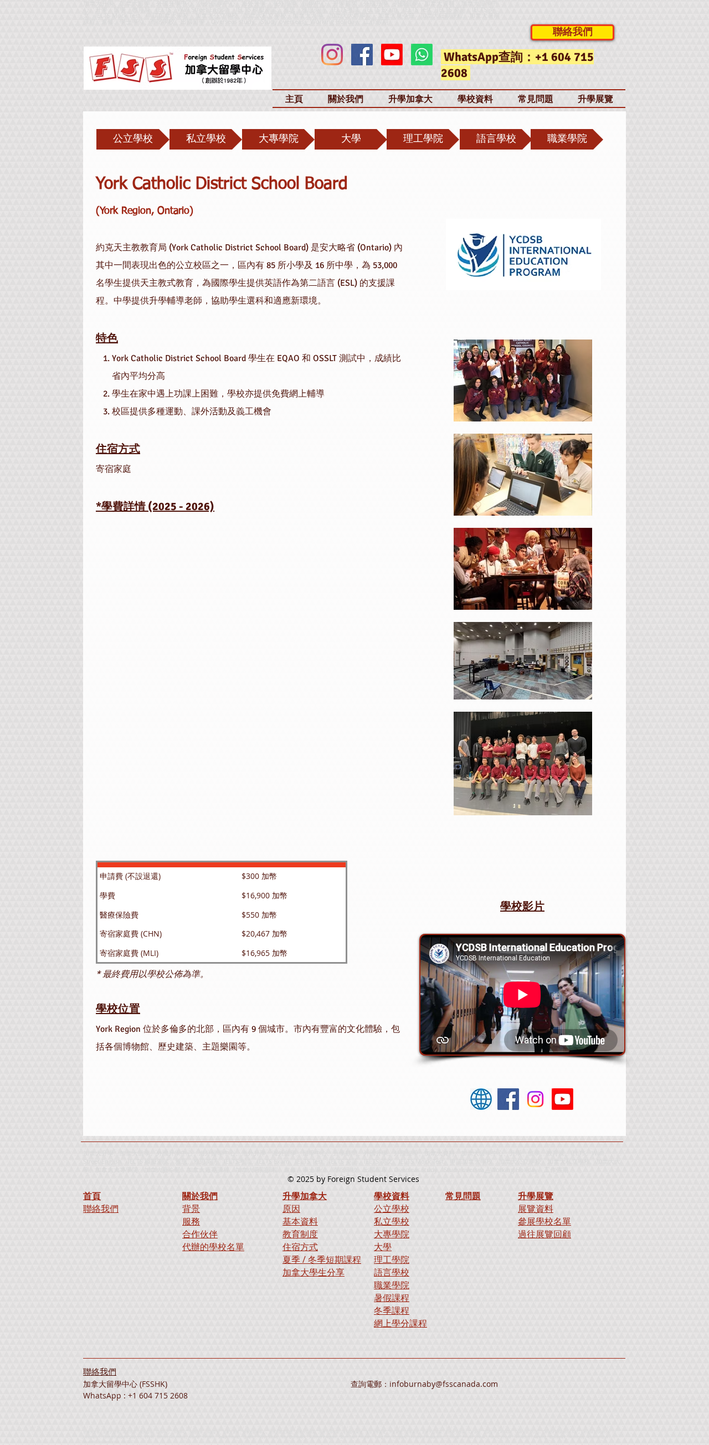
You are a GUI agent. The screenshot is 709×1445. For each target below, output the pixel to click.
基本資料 (300, 1221)
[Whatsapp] (422, 54)
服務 (191, 1221)
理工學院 (391, 1259)
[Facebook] (362, 54)
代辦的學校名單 (213, 1247)
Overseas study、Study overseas (257, 21)
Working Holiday (514, 1169)
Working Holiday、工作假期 (349, 21)
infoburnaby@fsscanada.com (443, 1384)
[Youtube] (392, 54)
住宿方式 (300, 1247)
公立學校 (391, 1208)
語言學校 (391, 1272)
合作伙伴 (200, 1234)
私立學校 (391, 1221)
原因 (291, 1208)
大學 (383, 1247)
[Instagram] (332, 54)
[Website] (481, 1099)
